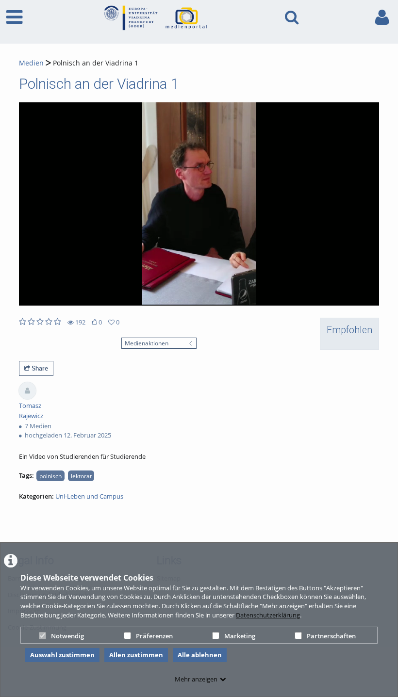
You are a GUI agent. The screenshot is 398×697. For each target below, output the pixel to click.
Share (39, 368)
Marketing (239, 636)
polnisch (50, 476)
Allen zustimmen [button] (136, 654)
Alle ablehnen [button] (200, 654)
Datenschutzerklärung (268, 615)
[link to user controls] (382, 17)
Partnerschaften (331, 636)
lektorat (81, 476)
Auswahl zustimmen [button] (62, 654)
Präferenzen (154, 636)
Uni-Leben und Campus (89, 496)
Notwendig (67, 636)
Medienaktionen (146, 343)
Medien (31, 62)
